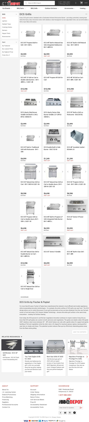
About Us (5, 389)
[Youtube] (65, 413)
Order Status (34, 392)
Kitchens (51, 8)
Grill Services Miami (37, 399)
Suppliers (5, 402)
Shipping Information (37, 394)
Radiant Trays (6, 24)
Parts (20, 8)
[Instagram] (70, 413)
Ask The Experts (79, 332)
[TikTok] (74, 413)
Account (33, 389)
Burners (4, 30)
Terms (59, 417)
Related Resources (11, 337)
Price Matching (7, 397)
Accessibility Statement (38, 404)
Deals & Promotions (9, 394)
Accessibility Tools (37, 407)
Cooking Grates (7, 27)
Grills (34, 8)
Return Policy (35, 397)
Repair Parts (6, 33)
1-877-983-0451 (65, 395)
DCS (3, 14)
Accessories (69, 8)
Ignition (4, 21)
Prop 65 (33, 402)
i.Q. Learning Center (9, 392)
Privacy (54, 417)
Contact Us (6, 407)
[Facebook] (60, 413)
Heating (82, 8)
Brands (6, 8)
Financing (5, 399)
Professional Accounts (10, 404)
